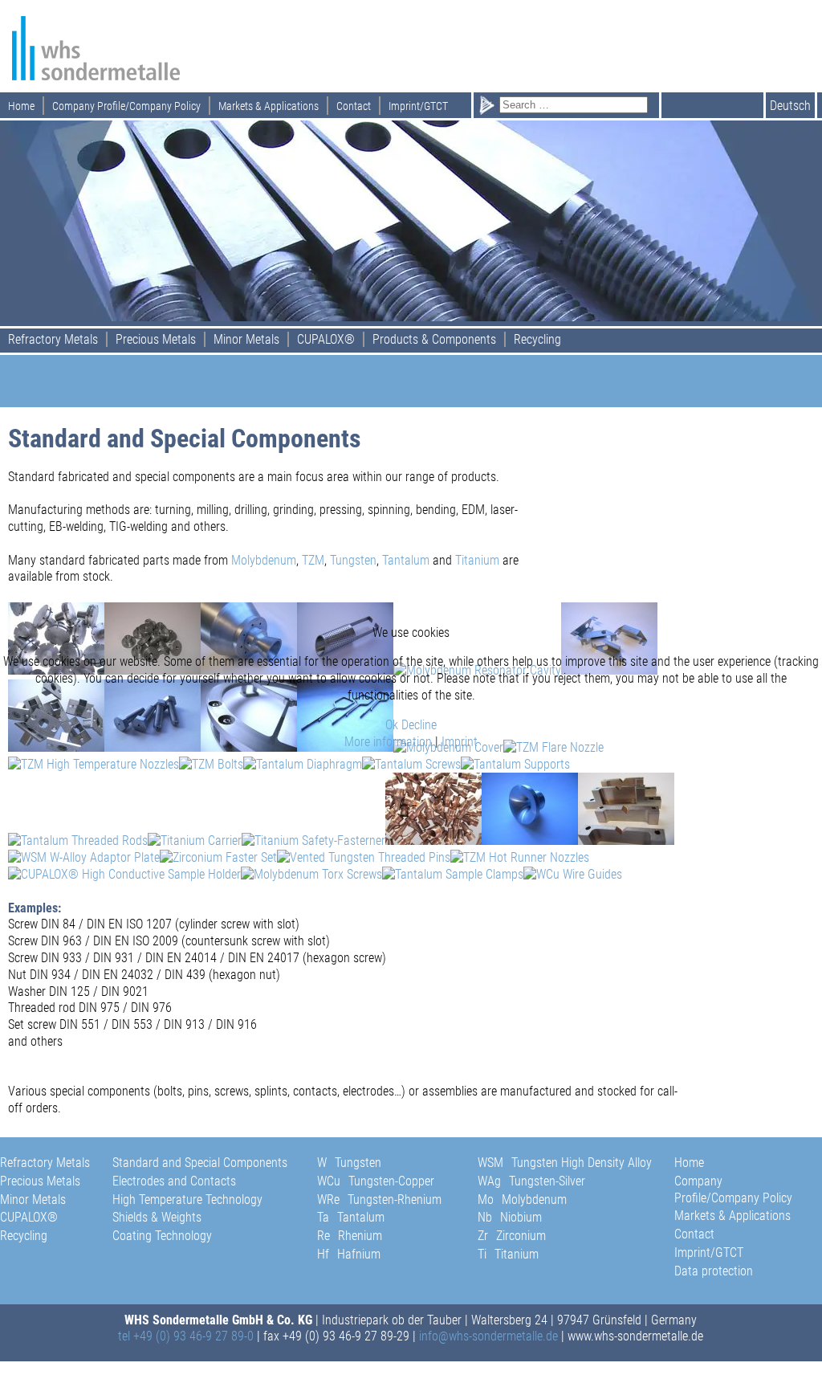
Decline (419, 724)
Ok (391, 724)
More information (388, 741)
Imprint (460, 741)
